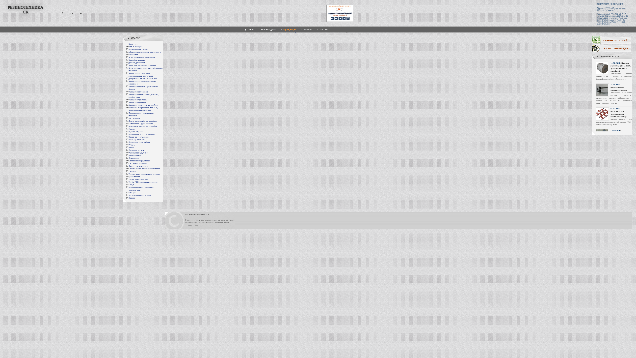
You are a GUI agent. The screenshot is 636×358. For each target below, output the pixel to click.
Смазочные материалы (138, 166)
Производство (268, 29)
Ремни (131, 148)
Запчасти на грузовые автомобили (143, 105)
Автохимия (133, 55)
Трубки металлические (138, 179)
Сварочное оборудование (139, 161)
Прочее (132, 198)
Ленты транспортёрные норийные (143, 121)
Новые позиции (135, 47)
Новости (307, 29)
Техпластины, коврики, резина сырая (144, 174)
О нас (251, 29)
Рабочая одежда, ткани (138, 153)
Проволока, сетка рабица (139, 142)
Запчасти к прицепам (138, 102)
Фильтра (132, 193)
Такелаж (132, 171)
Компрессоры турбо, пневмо (141, 124)
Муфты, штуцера (136, 132)
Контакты (324, 29)
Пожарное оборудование (139, 137)
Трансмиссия (134, 177)
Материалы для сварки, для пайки (143, 126)
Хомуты (132, 185)
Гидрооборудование (137, 60)
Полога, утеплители (137, 140)
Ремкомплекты (135, 155)
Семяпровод (134, 158)
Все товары (133, 44)
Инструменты (134, 118)
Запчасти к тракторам (138, 100)
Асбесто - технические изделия (142, 57)
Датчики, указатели (137, 63)
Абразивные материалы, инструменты (145, 52)
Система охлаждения (138, 163)
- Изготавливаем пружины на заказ (618, 87)
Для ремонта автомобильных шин (143, 79)
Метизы (132, 129)
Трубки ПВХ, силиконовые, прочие (143, 182)
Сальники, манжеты (137, 150)
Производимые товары (138, 49)
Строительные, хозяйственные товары (145, 169)
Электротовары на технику (140, 195)
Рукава (131, 145)
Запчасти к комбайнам (138, 92)
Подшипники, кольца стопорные (142, 134)
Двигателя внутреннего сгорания (142, 65)
